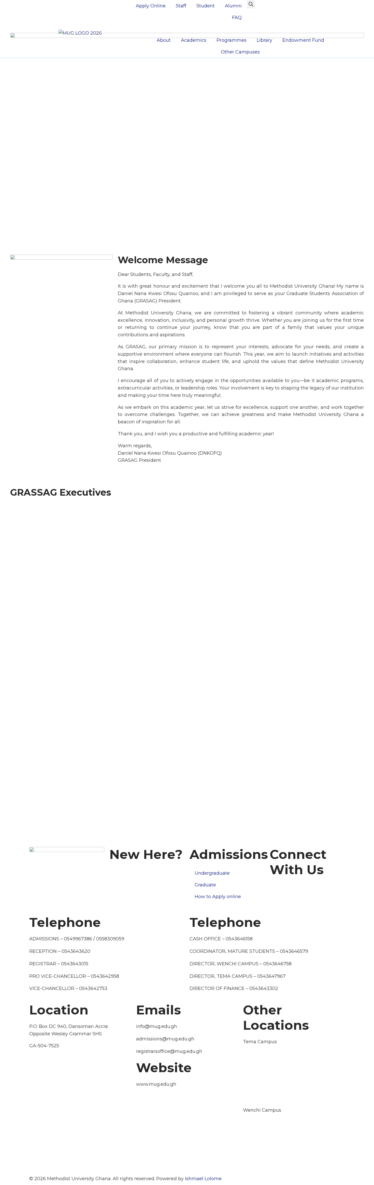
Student (205, 6)
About (164, 40)
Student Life (43, 906)
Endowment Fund (303, 40)
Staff (181, 6)
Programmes (232, 40)
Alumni (233, 6)
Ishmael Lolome (203, 1178)
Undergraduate (212, 873)
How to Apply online (218, 896)
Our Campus (124, 871)
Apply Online (151, 6)
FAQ (237, 17)
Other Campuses (240, 52)
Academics (193, 40)
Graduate (205, 885)
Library (264, 40)
